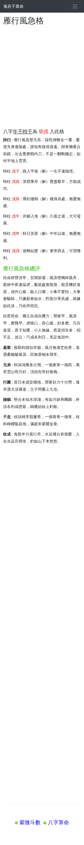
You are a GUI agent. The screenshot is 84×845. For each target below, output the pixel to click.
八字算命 (58, 822)
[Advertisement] (42, 74)
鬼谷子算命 (13, 6)
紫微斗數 (30, 822)
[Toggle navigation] (75, 6)
